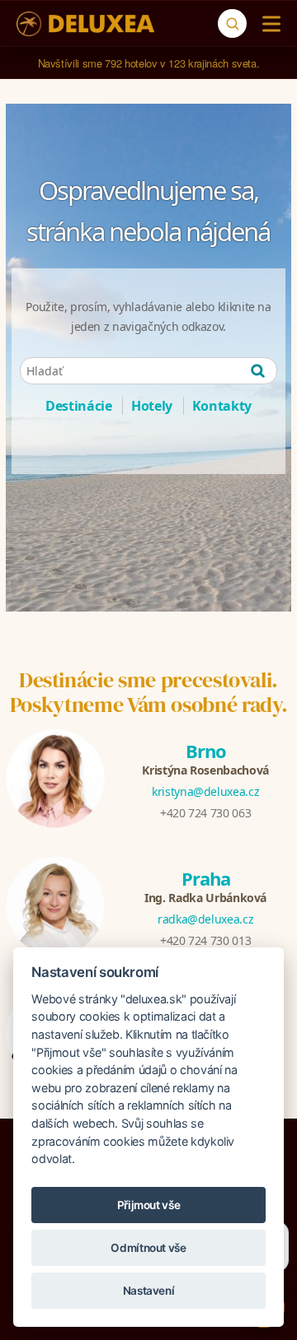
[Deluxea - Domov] (85, 24)
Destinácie (78, 406)
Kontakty (222, 406)
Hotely (151, 406)
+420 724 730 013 (205, 940)
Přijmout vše (149, 1205)
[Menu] (267, 23)
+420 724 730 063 (205, 813)
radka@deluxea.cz (205, 919)
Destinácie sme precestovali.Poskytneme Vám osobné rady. (149, 692)
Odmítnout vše (148, 1247)
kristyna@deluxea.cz (205, 791)
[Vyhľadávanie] (232, 23)
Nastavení (149, 1290)
